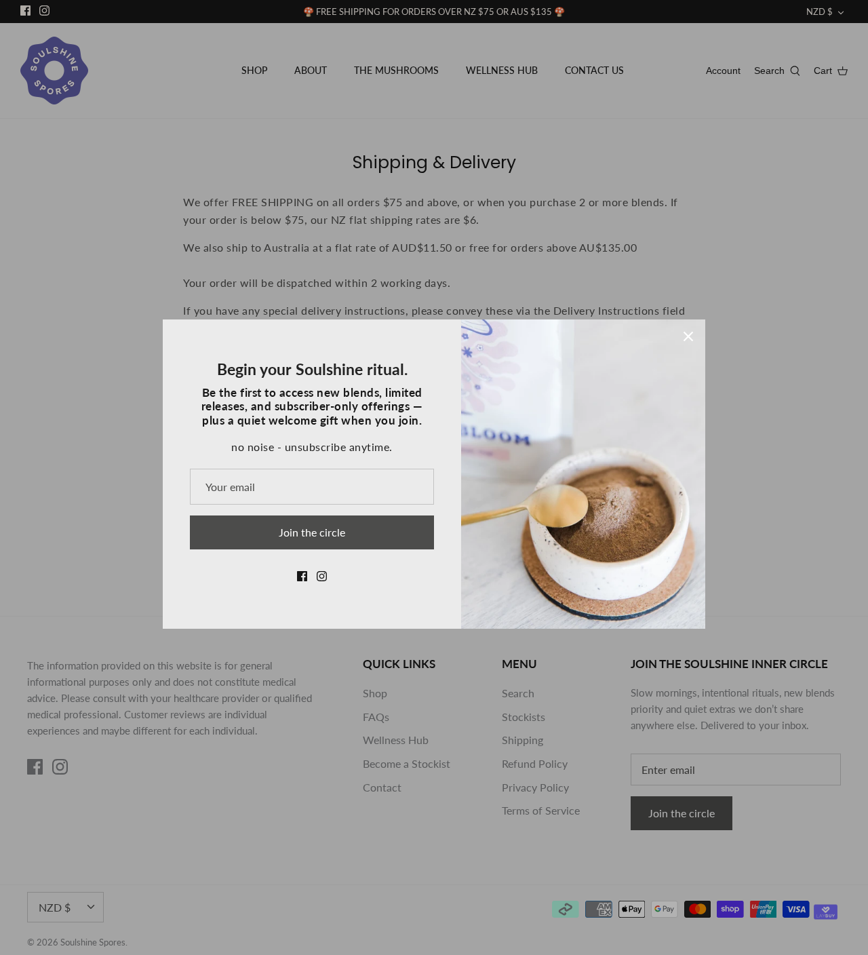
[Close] (688, 336)
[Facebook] (302, 576)
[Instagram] (322, 576)
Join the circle (312, 532)
